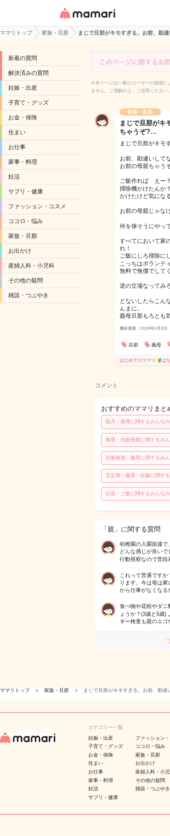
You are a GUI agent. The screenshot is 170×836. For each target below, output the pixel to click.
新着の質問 (22, 58)
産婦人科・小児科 (31, 265)
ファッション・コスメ (37, 206)
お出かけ (19, 250)
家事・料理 (22, 161)
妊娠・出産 (22, 87)
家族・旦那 (22, 236)
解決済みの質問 (28, 73)
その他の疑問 (25, 280)
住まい (17, 132)
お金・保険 (22, 117)
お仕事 (17, 147)
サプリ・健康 (25, 191)
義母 (156, 345)
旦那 (133, 345)
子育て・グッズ (28, 102)
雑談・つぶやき (28, 295)
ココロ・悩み (25, 221)
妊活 (14, 176)
